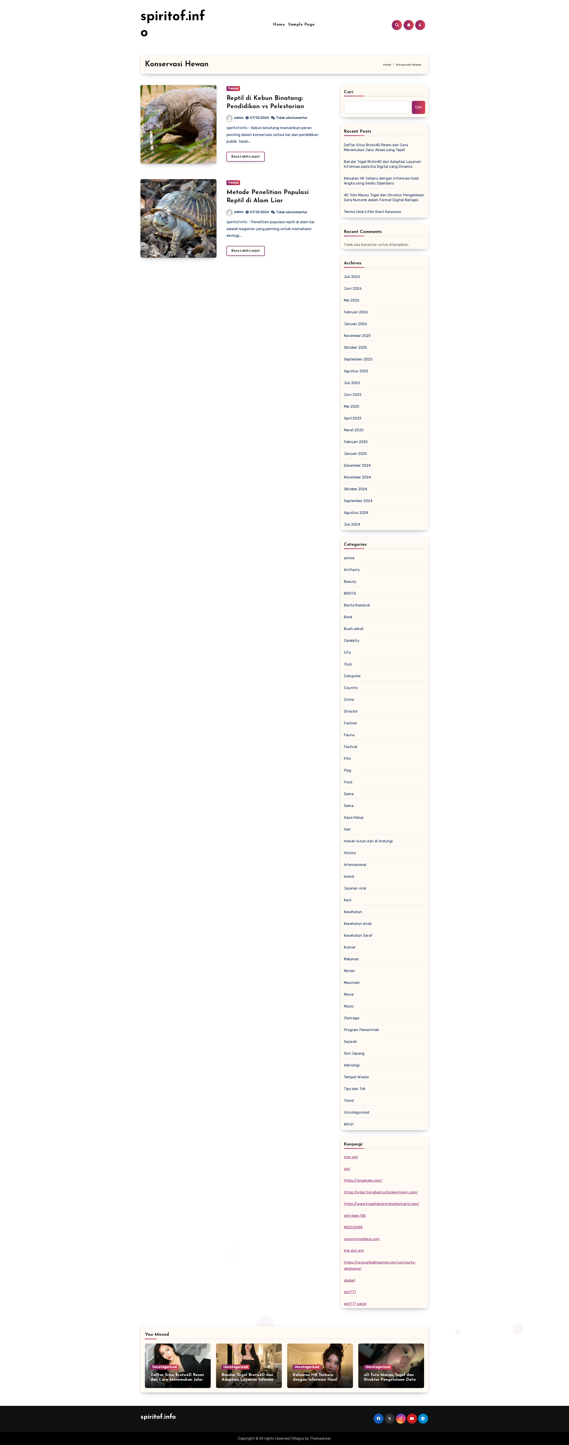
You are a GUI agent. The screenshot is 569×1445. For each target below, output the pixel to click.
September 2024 (358, 501)
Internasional (355, 865)
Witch (349, 1124)
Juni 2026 (353, 288)
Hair (347, 829)
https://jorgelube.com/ (363, 1180)
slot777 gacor (355, 1304)
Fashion (350, 723)
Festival (350, 747)
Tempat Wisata (356, 1077)
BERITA (350, 593)
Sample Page (301, 25)
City (347, 652)
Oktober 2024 (355, 489)
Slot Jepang (354, 1053)
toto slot (351, 1157)
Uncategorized (356, 1112)
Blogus (298, 1438)
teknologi (352, 1065)
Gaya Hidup (353, 817)
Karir (348, 900)
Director (351, 711)
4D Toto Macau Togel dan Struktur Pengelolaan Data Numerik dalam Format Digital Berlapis (384, 197)
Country (351, 688)
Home (279, 25)
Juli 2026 (352, 277)
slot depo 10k (355, 1216)
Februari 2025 (356, 442)
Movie (349, 994)
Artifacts (352, 570)
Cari (348, 92)
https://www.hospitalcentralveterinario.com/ (381, 1204)
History (350, 853)
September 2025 (358, 359)
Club (348, 664)
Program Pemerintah (361, 1030)
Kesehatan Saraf (358, 935)
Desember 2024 (357, 465)
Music (349, 1006)
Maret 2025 (353, 430)
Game (349, 794)
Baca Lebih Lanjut (245, 156)
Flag (347, 770)
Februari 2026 (356, 312)
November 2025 (357, 336)
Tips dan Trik (355, 1089)
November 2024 (357, 477)
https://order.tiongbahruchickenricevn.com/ (381, 1192)
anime (349, 558)
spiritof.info (158, 1417)
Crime (349, 699)
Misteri (349, 971)
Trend (349, 1100)
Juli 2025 (352, 383)
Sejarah (350, 1042)
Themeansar (320, 1438)
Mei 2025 (351, 406)
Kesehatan (353, 912)
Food (348, 782)
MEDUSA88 (353, 1227)
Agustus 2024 (356, 513)
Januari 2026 (355, 324)
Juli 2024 (352, 524)
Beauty (350, 582)
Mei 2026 (352, 300)
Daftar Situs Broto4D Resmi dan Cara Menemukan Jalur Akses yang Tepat (376, 147)
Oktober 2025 (355, 347)
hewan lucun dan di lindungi (368, 841)
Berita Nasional (357, 605)
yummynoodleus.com (362, 1239)
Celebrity (351, 640)
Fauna (233, 88)
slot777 (350, 1292)
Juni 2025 (352, 395)
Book (348, 617)
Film (347, 758)
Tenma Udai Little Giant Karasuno (372, 212)
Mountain (352, 983)
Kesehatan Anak (358, 924)
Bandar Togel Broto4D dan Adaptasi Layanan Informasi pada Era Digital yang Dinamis (382, 164)
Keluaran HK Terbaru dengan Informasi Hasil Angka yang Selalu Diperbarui (381, 180)
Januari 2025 (355, 454)
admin (239, 118)
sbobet (349, 1280)
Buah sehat (354, 629)
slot (347, 1169)
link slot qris (354, 1250)
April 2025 (352, 418)
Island (349, 876)
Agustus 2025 (356, 371)
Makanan (351, 959)
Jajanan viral (355, 888)
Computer (352, 676)
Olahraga (351, 1018)
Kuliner (350, 947)
